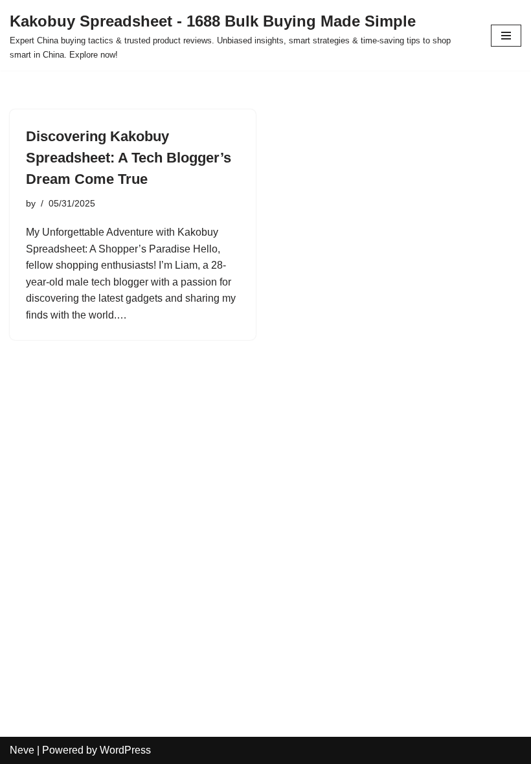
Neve (22, 750)
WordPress (125, 750)
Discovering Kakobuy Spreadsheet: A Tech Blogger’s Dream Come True (128, 157)
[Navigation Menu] (506, 36)
